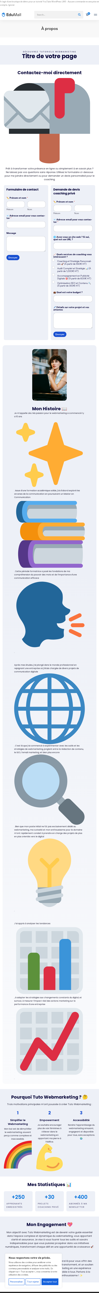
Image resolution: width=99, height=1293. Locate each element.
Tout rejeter (33, 1281)
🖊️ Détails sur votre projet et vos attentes (71, 308)
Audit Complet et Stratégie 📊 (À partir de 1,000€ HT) (74, 269)
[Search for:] (58, 15)
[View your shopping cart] (88, 15)
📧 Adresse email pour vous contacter (25, 216)
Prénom (9, 209)
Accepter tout (50, 1281)
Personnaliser (16, 1281)
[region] (33, 1271)
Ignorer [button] (11, 5)
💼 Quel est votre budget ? (67, 292)
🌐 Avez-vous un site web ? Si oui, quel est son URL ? (71, 238)
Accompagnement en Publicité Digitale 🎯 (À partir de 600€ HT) (74, 277)
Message (11, 233)
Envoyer (13, 257)
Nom (29, 209)
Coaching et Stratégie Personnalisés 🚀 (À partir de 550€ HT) (74, 262)
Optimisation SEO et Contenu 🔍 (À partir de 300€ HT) (74, 284)
